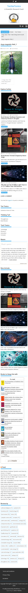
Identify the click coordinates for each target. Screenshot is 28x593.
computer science (6, 517)
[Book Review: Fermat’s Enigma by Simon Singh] (14, 301)
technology (5, 558)
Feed (4, 467)
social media (4, 549)
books (13, 514)
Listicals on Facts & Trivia (7, 210)
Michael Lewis (8, 383)
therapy (21, 558)
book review (5, 514)
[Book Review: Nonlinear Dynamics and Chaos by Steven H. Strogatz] (14, 281)
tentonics (13, 558)
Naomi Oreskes (5, 394)
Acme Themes (18, 590)
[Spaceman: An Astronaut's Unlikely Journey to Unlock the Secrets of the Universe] (2, 422)
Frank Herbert (13, 259)
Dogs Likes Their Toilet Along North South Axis (6, 81)
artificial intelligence (6, 508)
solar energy (14, 549)
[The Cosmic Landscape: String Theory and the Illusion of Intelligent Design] (2, 436)
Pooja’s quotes (6, 244)
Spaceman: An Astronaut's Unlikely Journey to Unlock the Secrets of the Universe (14, 421)
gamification (13, 527)
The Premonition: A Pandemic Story (14, 381)
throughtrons (5, 561)
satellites (12, 546)
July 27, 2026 (5, 153)
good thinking (5, 530)
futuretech (5, 527)
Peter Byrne (4, 448)
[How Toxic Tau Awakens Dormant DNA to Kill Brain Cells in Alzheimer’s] (14, 339)
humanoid (14, 533)
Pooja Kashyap (14, 48)
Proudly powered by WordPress (11, 588)
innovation (5, 536)
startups (15, 555)
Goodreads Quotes (23, 263)
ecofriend (14, 520)
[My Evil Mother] (2, 430)
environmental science (19, 523)
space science (5, 555)
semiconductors (21, 546)
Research (3, 231)
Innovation (3, 233)
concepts (16, 517)
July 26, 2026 (5, 182)
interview (20, 536)
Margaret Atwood (9, 428)
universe (14, 561)
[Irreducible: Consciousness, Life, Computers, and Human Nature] (2, 406)
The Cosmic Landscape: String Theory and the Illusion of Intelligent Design (12, 435)
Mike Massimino (5, 416)
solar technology (6, 552)
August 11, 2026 (5, 115)
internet (13, 536)
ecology (22, 520)
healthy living (5, 533)
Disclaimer (5, 578)
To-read (12, 379)
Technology (4, 229)
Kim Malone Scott (9, 400)
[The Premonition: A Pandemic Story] (2, 384)
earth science (5, 520)
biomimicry (4, 511)
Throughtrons (4, 219)
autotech (17, 508)
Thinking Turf (4, 126)
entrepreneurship (6, 523)
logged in (10, 200)
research (16, 542)
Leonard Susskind (5, 438)
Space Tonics (4, 192)
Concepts (3, 235)
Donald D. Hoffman (5, 456)
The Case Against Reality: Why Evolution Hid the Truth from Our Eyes (13, 452)
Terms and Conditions (8, 571)
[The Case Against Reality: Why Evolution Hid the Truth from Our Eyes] (2, 454)
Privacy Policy (6, 575)
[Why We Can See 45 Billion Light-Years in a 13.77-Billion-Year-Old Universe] (14, 319)
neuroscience (17, 539)
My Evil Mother (9, 427)
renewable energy (6, 542)
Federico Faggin (8, 406)
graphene (15, 530)
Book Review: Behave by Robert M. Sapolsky (13, 488)
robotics (4, 546)
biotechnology (14, 511)
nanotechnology (6, 539)
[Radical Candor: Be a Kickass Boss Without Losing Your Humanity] (2, 400)
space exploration (17, 552)
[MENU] (26, 26)
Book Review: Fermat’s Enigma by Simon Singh (13, 309)
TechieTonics (14, 6)
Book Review (4, 221)
